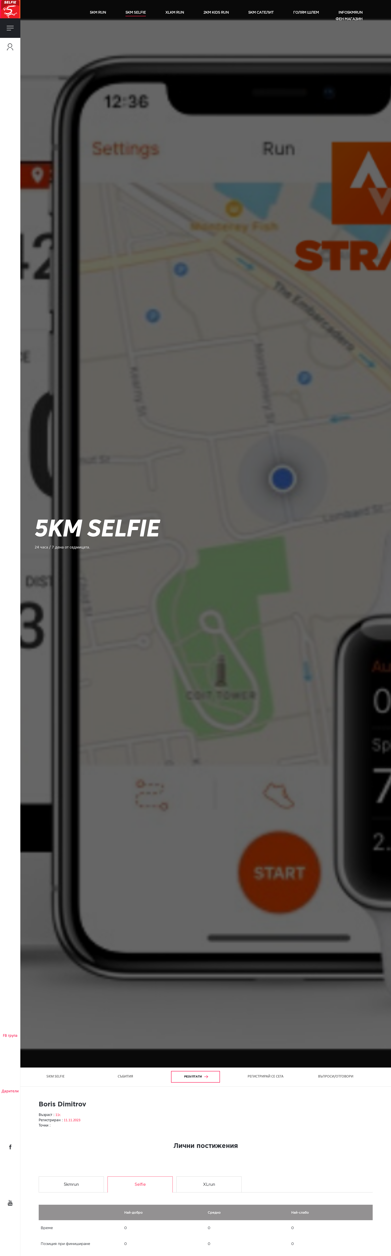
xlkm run (174, 12)
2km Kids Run (216, 12)
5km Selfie (135, 12)
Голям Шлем (306, 12)
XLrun (209, 1184)
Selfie (140, 1184)
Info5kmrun (350, 12)
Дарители (10, 1091)
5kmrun (71, 1184)
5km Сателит (261, 12)
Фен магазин (349, 19)
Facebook (10, 1147)
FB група (10, 1036)
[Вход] (10, 47)
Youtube (10, 1203)
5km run (98, 12)
